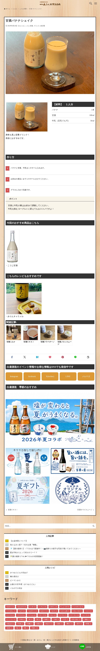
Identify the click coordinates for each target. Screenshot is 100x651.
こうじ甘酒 (29, 26)
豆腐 (60, 624)
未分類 (42, 26)
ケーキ (10, 615)
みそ (54, 611)
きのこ (53, 607)
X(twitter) (50, 376)
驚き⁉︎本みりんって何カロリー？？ (23, 552)
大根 (56, 619)
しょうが (65, 607)
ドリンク (37, 26)
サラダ (21, 615)
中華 (22, 619)
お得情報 (88, 647)
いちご (43, 607)
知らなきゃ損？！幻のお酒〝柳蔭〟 (24, 545)
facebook (32, 376)
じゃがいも (78, 607)
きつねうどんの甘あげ (19, 573)
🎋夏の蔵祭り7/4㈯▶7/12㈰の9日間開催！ (26, 556)
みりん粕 (65, 611)
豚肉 (70, 624)
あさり (10, 607)
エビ (89, 611)
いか (33, 607)
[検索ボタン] (90, 3)
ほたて (44, 611)
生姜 (39, 624)
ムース (86, 615)
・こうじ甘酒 (12, 265)
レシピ (22, 26)
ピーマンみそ (15, 580)
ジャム (32, 615)
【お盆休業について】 (19, 541)
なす (22, 611)
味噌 (47, 619)
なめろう (33, 611)
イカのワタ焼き (16, 588)
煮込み (10, 624)
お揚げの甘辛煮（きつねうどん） (23, 584)
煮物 (87, 619)
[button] (12, 357)
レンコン (11, 619)
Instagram (14, 376)
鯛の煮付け (14, 576)
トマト (63, 615)
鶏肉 (35, 628)
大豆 (65, 619)
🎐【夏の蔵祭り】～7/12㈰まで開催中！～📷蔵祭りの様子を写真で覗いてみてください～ (45, 549)
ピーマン (75, 615)
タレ (53, 615)
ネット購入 (18, 647)
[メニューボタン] (95, 3)
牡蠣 (30, 624)
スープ (43, 615)
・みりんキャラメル (15, 316)
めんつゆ (78, 611)
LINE (68, 376)
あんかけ (22, 607)
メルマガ (86, 376)
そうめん (11, 611)
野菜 (88, 624)
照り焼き (76, 619)
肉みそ (49, 624)
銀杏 (10, 628)
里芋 (79, 624)
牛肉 (20, 624)
